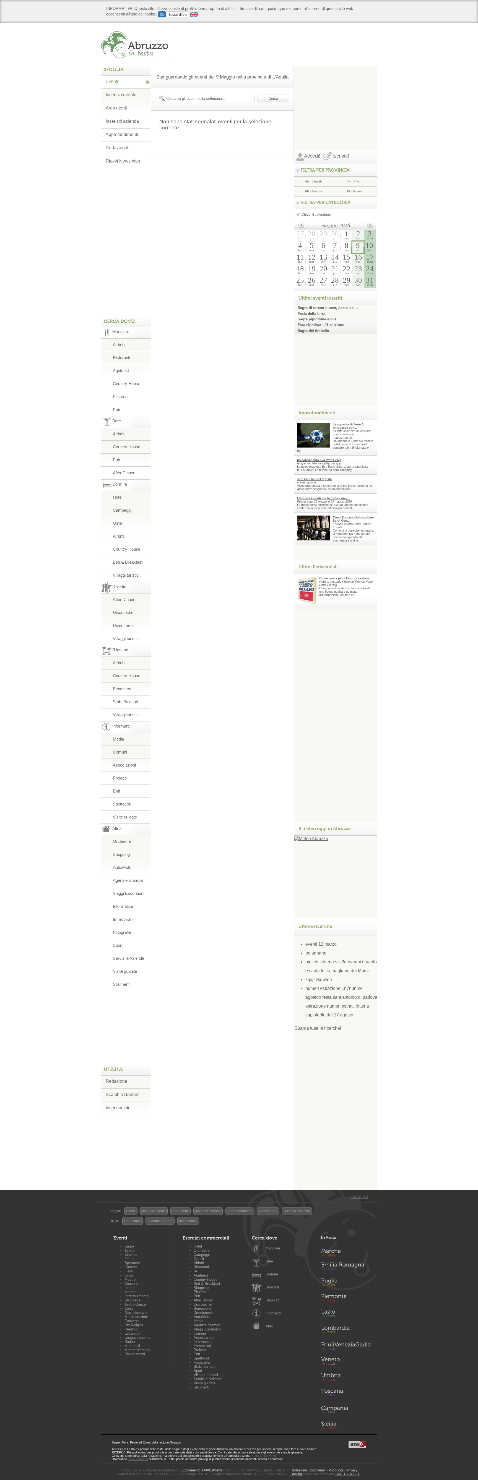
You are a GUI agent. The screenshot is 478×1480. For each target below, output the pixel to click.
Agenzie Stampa (128, 880)
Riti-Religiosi (134, 1325)
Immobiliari (123, 919)
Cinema (130, 1254)
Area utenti (116, 108)
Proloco (120, 778)
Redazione (116, 1081)
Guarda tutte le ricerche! (317, 1028)
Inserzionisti (117, 1107)
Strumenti (121, 984)
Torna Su (359, 1196)
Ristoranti (121, 357)
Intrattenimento (136, 1296)
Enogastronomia (137, 1337)
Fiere (128, 1271)
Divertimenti (123, 625)
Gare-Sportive (135, 1313)
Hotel (117, 497)
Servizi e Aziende (128, 958)
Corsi (128, 1308)
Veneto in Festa (346, 1362)
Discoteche (123, 612)
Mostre (130, 1279)
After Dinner (123, 472)
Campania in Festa (346, 1409)
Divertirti (272, 1287)
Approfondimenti (122, 134)
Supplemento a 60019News (201, 1470)
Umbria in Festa (346, 1378)
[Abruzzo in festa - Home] (137, 44)
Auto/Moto (122, 867)
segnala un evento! (264, 1455)
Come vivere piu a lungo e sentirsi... (345, 578)
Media (118, 739)
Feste (129, 1259)
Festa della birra (311, 314)
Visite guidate (125, 817)
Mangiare (273, 1248)
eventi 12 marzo (321, 944)
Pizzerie (120, 396)
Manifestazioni (136, 1317)
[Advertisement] (335, 100)
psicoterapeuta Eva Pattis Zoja (319, 460)
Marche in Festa (346, 1251)
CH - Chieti (353, 181)
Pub (116, 409)
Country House (126, 383)
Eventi (112, 81)
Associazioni (124, 765)
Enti (116, 791)
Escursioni (132, 1333)
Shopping (121, 854)
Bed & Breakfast (127, 562)
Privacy (351, 1470)
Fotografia (122, 932)
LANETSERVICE (347, 1474)
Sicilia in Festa (346, 1425)
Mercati (130, 1292)
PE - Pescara (313, 191)
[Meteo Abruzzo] (311, 838)
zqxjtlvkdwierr (318, 979)
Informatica (123, 906)
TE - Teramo (354, 191)
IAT (196, 1271)
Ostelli (118, 523)
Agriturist (121, 370)
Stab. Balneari (125, 701)
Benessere (123, 688)
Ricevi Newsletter (123, 161)
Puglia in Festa (346, 1283)
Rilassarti (273, 1300)
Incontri (130, 1288)
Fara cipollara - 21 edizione (321, 325)
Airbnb (118, 344)
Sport (118, 945)
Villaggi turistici (126, 575)
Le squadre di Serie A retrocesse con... (348, 426)
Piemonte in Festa (346, 1299)
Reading (130, 1329)
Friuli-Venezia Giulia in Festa (346, 1346)
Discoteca (132, 1300)
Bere (269, 1261)
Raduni (130, 1342)
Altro (269, 1326)
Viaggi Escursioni (128, 893)
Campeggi (122, 510)
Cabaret (130, 1267)
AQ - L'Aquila (314, 181)
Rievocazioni (134, 1354)
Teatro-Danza (135, 1304)
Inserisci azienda (122, 121)
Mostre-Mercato (137, 1350)
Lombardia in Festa (346, 1330)
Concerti (131, 1284)
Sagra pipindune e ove (317, 319)
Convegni (131, 1321)
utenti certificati (138, 1459)
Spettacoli (122, 804)
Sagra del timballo (313, 331)
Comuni (120, 752)
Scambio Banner (122, 1094)
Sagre (129, 1246)
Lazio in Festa (346, 1315)
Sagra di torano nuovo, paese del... (328, 308)
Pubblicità (336, 1470)
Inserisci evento (121, 94)
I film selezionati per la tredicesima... (323, 498)
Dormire (272, 1274)
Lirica (128, 1275)
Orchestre (122, 841)
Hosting (296, 1474)
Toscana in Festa (346, 1393)
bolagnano (315, 953)
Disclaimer (318, 1470)
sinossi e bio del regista (314, 479)
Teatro (129, 1250)
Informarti (273, 1313)
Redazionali (117, 147)
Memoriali (132, 1346)
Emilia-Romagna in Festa (346, 1267)
